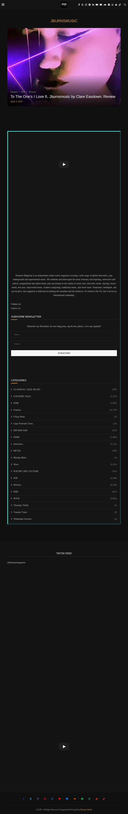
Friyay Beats (65, 417)
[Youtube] (97, 4)
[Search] (124, 4)
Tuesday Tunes (65, 512)
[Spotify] (109, 4)
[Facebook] (79, 4)
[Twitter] (82, 4)
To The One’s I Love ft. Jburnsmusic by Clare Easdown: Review (62, 96)
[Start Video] (64, 164)
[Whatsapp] (112, 4)
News (65, 464)
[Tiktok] (120, 4)
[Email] (101, 4)
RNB (65, 492)
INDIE (65, 437)
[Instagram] (86, 4)
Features (65, 410)
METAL (65, 451)
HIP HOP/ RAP (65, 430)
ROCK (65, 498)
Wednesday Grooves (65, 519)
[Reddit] (116, 4)
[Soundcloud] (104, 4)
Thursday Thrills (65, 505)
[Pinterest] (90, 4)
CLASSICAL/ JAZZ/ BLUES (65, 389)
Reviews (65, 485)
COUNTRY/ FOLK (65, 396)
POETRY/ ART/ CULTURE (65, 471)
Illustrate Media (86, 810)
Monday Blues (65, 457)
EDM (65, 403)
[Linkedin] (93, 4)
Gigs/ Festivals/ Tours (65, 423)
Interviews (65, 444)
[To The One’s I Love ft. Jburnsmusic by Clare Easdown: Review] (64, 67)
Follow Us (15, 308)
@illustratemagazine (16, 562)
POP (65, 478)
